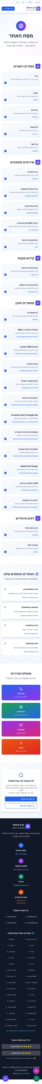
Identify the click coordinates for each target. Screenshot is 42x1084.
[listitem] (31, 916)
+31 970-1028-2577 (21, 870)
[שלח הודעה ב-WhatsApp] (36, 1078)
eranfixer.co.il (21, 900)
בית (37, 2)
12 (23, 2)
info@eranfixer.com (21, 885)
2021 (30, 2)
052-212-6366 (21, 854)
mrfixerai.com (21, 903)
